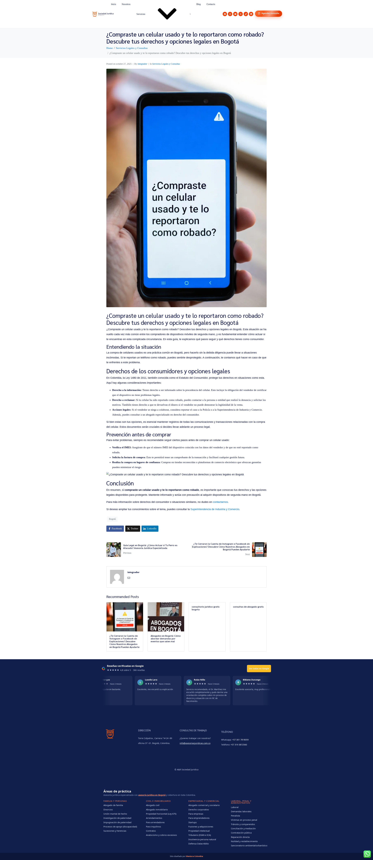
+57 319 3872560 (239, 744)
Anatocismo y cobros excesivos (161, 835)
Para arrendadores (155, 822)
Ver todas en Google (259, 668)
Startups (192, 822)
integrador (142, 64)
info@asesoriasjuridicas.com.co (195, 743)
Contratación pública (241, 832)
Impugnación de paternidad (117, 822)
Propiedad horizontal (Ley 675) (161, 813)
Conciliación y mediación (243, 828)
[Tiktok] (246, 14)
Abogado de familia (113, 805)
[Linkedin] (251, 14)
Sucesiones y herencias (114, 830)
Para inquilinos (153, 826)
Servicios (140, 14)
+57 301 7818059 (240, 739)
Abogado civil (152, 805)
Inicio (113, 4)
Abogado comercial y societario (204, 805)
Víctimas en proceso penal (244, 819)
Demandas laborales (241, 811)
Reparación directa (240, 837)
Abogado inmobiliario (157, 809)
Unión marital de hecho (115, 813)
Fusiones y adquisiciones (200, 826)
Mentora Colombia (194, 856)
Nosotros (126, 4)
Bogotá (112, 519)
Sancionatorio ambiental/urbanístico (249, 845)
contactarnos (220, 502)
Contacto (210, 4)
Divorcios (108, 809)
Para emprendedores (199, 817)
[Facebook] (225, 14)
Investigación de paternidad (117, 817)
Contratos (151, 830)
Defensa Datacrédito (198, 843)
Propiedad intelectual (199, 830)
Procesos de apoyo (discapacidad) (120, 826)
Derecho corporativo (198, 809)
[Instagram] (230, 14)
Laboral (235, 807)
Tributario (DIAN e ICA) (199, 835)
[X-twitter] (240, 14)
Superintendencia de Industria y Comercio (214, 509)
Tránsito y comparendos (243, 824)
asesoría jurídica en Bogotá (152, 795)
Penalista (235, 815)
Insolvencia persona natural (202, 839)
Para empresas (195, 813)
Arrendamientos (154, 817)
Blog (198, 4)
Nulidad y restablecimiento (244, 841)
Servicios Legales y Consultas (166, 64)
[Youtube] (235, 14)
